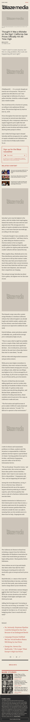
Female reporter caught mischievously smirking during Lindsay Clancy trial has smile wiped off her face (19, 183)
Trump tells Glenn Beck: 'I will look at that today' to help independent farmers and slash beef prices (21, 689)
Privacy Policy (17, 158)
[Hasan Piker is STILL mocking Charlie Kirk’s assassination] (7, 677)
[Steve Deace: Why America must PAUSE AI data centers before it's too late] (6, 177)
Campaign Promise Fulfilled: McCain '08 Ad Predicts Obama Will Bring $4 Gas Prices (16, 639)
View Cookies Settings (15, 719)
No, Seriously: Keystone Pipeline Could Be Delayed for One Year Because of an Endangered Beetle (16, 630)
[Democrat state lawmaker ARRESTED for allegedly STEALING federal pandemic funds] (6, 172)
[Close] (28, 696)
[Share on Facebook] (10, 657)
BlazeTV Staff (17, 679)
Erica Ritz (5, 42)
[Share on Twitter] (13, 657)
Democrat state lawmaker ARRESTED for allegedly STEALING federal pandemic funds (19, 171)
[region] (15, 708)
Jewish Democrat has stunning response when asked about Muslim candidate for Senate (20, 683)
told (3, 592)
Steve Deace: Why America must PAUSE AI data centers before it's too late (19, 177)
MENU (26, 2)
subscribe (4, 2)
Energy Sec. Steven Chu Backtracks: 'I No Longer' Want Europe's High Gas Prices (16, 649)
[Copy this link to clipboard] (19, 657)
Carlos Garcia (17, 685)
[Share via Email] (16, 657)
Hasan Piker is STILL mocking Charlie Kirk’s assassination (20, 676)
